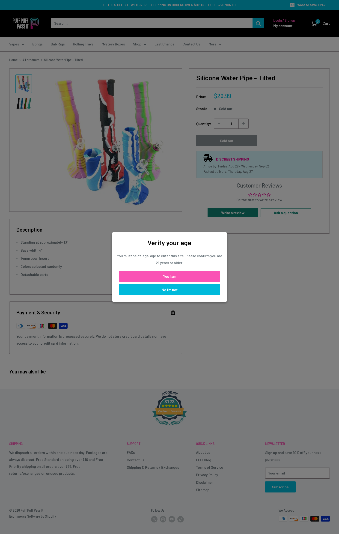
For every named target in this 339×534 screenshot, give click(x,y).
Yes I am (169, 276)
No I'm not (170, 289)
